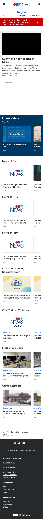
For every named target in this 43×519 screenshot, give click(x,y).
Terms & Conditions (10, 475)
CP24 (5, 487)
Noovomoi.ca (7, 504)
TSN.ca (5, 492)
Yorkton (13, 15)
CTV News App (8, 435)
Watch (5, 15)
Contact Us (15, 432)
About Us (6, 432)
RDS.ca (5, 507)
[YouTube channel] (23, 443)
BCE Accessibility (9, 463)
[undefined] (17, 138)
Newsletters (25, 432)
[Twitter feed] (15, 443)
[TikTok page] (19, 443)
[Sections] (4, 4)
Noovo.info (6, 502)
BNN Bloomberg (8, 489)
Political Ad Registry (10, 477)
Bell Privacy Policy (9, 472)
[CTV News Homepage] (21, 4)
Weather (22, 15)
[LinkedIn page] (28, 443)
